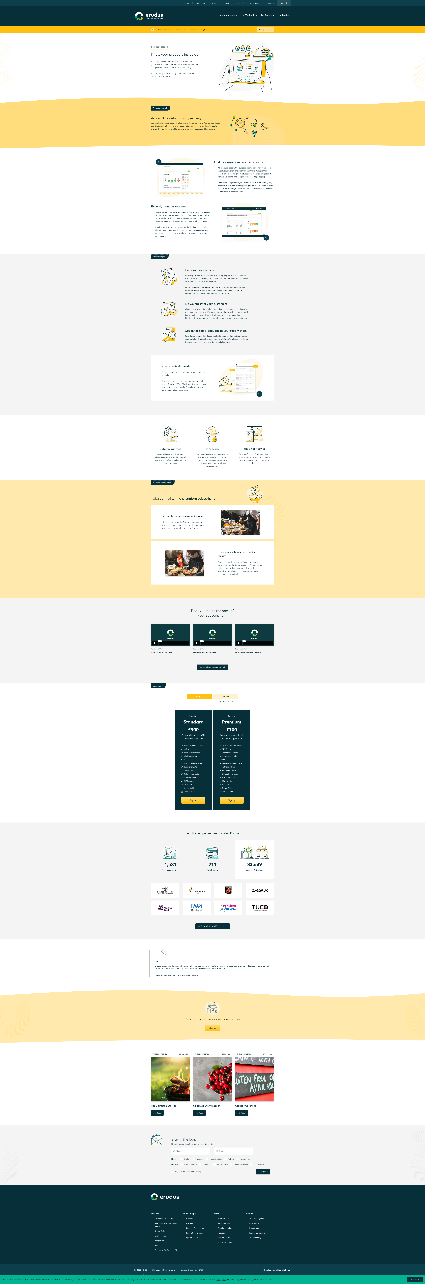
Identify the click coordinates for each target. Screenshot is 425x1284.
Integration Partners (194, 1233)
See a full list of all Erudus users (214, 926)
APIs (156, 1245)
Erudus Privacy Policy (193, 1171)
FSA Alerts (190, 1223)
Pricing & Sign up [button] (265, 30)
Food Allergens (200, 3)
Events (237, 3)
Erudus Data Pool (216, 1159)
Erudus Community (241, 1164)
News (214, 3)
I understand (415, 1279)
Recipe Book (254, 1223)
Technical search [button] (164, 30)
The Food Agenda (160, 1054)
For (227, 15)
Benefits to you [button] (181, 30)
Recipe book (207, 1164)
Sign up (193, 800)
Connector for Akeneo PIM (166, 1250)
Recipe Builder (161, 1231)
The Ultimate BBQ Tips (163, 1105)
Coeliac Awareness (245, 1105)
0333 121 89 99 (143, 1270)
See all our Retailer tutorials (214, 667)
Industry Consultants (195, 1228)
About (186, 3)
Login (283, 3)
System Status (192, 1237)
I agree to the (188, 1171)
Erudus (186, 1159)
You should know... (225, 1242)
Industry (200, 1159)
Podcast (231, 1159)
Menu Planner (160, 1236)
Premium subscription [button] (198, 30)
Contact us (270, 3)
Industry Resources (253, 3)
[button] (152, 29)
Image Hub (159, 1240)
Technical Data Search (164, 1218)
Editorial (226, 3)
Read (159, 1113)
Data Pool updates (225, 1228)
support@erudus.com (165, 1270)
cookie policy (221, 1279)
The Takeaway (259, 1164)
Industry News (224, 1223)
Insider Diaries (222, 1164)
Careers (189, 1218)
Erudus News (223, 1218)
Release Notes (246, 1159)
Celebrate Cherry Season (206, 1105)
